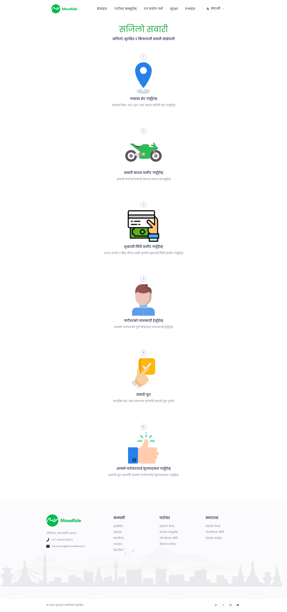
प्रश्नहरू (190, 9)
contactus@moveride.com (68, 546)
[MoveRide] (71, 8)
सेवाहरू (102, 9)
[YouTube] (238, 605)
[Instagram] (230, 605)
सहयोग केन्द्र (166, 526)
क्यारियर (118, 538)
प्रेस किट (118, 550)
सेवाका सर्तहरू (167, 544)
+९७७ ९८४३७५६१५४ (62, 540)
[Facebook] (216, 605)
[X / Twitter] (223, 605)
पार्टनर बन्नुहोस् (125, 9)
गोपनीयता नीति (168, 538)
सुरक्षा (174, 9)
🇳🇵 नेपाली (213, 8)
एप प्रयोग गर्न (153, 9)
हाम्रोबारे (118, 526)
